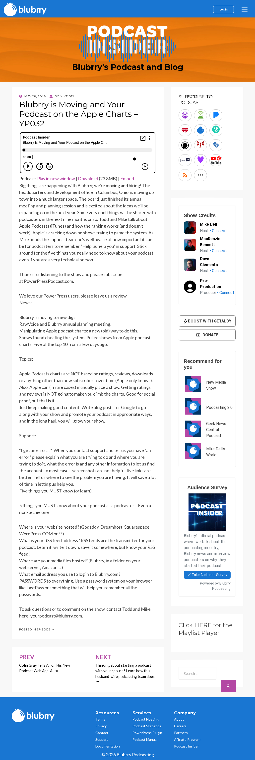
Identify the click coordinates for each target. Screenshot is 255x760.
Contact (101, 733)
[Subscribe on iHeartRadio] (185, 130)
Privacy (101, 726)
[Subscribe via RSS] (185, 175)
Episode (44, 629)
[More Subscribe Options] (200, 175)
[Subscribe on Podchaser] (185, 145)
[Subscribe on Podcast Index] (200, 145)
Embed (127, 178)
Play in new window (56, 178)
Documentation (107, 746)
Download (88, 178)
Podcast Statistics (146, 726)
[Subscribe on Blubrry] (200, 130)
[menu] (244, 9)
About (179, 719)
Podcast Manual (144, 739)
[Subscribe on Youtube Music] (215, 160)
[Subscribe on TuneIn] (185, 160)
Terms (100, 719)
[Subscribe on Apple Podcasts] (185, 115)
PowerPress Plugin (147, 733)
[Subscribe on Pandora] (215, 115)
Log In (224, 9)
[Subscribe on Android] (200, 115)
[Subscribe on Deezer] (200, 160)
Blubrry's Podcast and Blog (127, 67)
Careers (180, 726)
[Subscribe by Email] (215, 145)
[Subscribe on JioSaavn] (215, 130)
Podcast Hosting (145, 719)
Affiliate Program (187, 739)
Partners (181, 733)
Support (101, 739)
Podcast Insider (186, 746)
